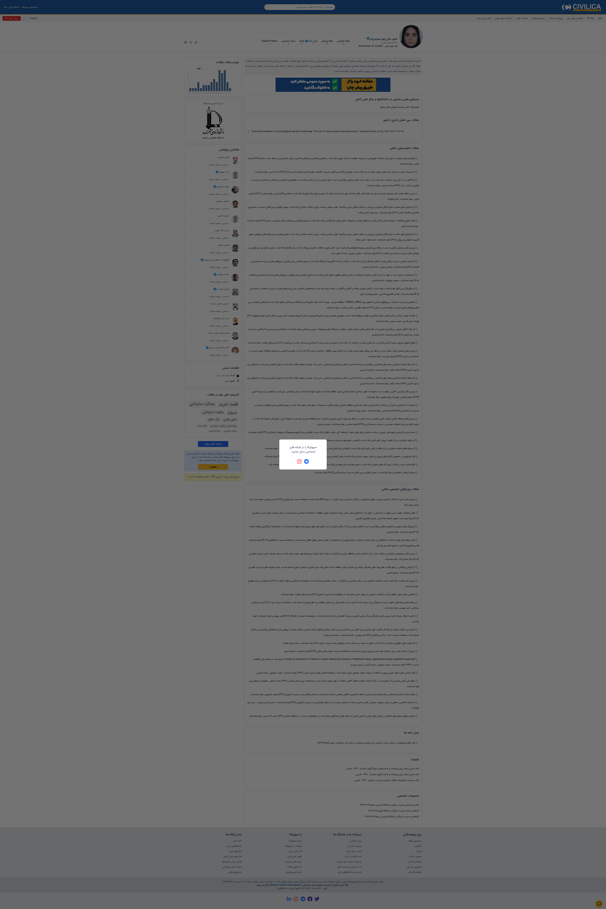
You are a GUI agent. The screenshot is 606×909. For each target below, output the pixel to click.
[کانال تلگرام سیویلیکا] (306, 461)
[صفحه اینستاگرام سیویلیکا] (299, 461)
